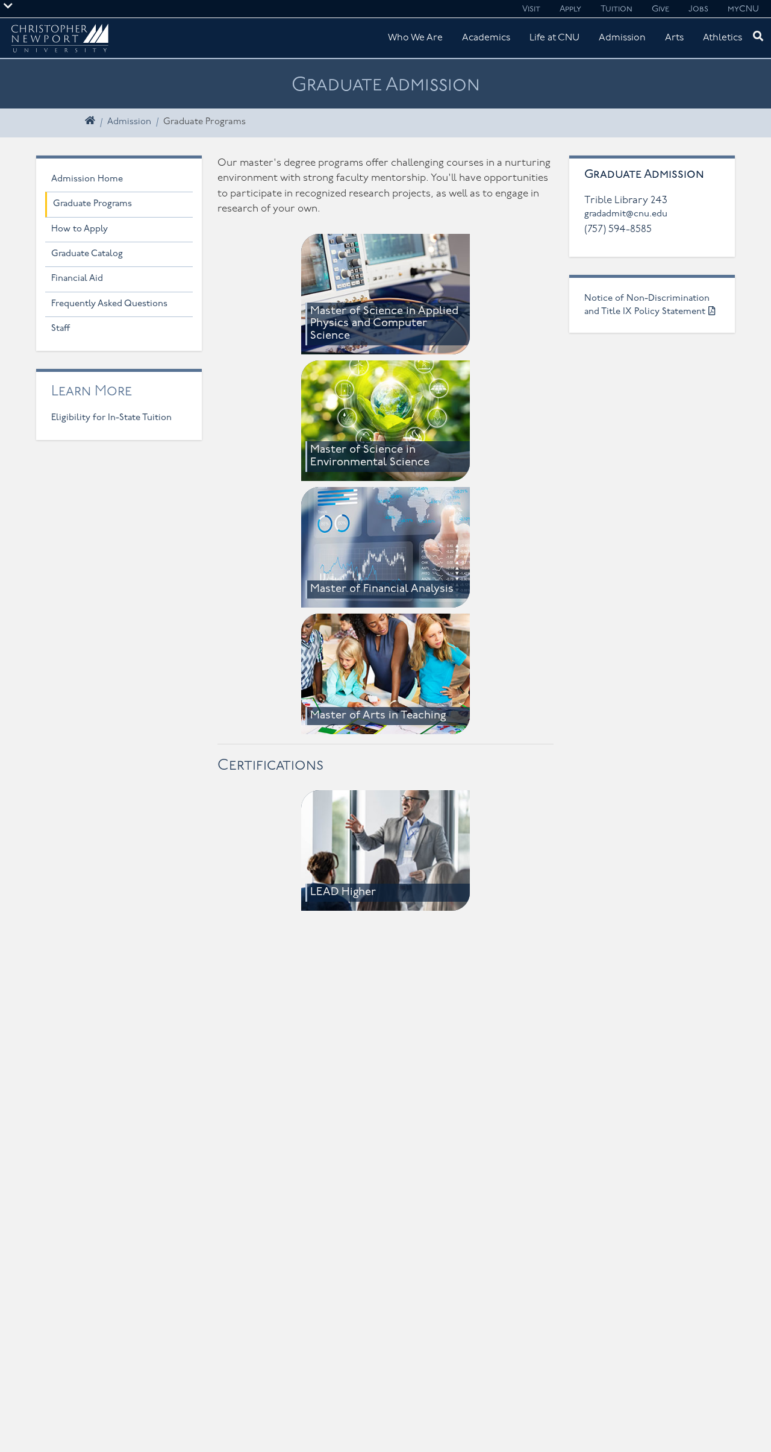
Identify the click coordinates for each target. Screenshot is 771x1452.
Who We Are (415, 38)
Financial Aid (77, 278)
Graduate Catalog (87, 254)
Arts (674, 38)
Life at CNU (554, 38)
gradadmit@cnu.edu (625, 214)
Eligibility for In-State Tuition (111, 418)
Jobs (698, 9)
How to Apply (79, 229)
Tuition (616, 9)
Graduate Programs (92, 204)
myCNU (743, 9)
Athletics (722, 38)
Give (660, 9)
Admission (622, 38)
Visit (531, 9)
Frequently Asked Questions (109, 304)
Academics (486, 38)
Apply (570, 9)
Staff (60, 328)
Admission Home (87, 179)
